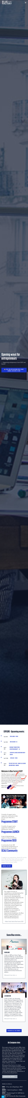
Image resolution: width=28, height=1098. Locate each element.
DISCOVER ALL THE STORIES (14, 1030)
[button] (25, 2)
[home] (6, 2)
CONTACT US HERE (7, 866)
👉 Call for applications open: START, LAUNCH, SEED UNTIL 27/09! (14, 370)
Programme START (9, 821)
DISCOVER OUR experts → (9, 1076)
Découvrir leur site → (10, 975)
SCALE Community (9, 850)
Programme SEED (8, 840)
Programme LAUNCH (10, 831)
